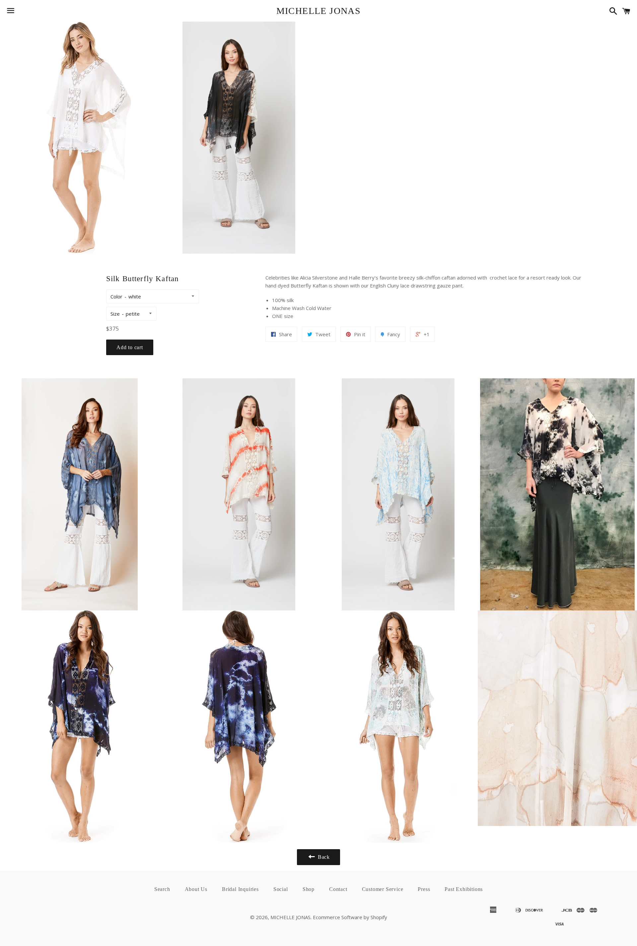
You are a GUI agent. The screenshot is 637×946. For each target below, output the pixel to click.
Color (116, 296)
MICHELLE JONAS (318, 11)
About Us (196, 889)
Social (280, 889)
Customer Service (382, 889)
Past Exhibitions (464, 889)
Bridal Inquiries (240, 889)
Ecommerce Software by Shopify (350, 917)
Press (424, 889)
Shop (309, 889)
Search (162, 889)
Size (115, 313)
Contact (338, 889)
